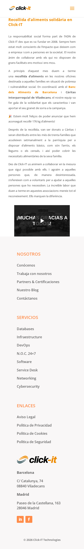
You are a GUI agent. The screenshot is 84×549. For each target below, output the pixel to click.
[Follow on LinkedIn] (20, 519)
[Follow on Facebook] (28, 519)
